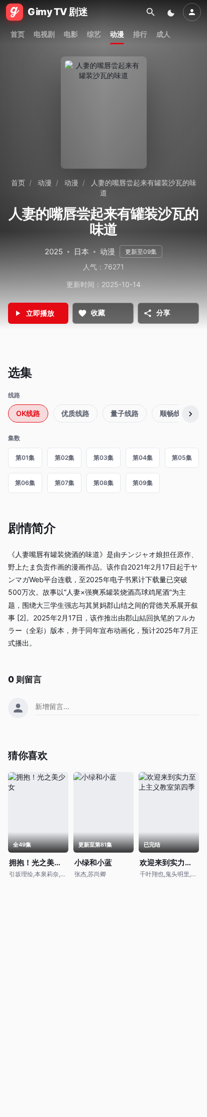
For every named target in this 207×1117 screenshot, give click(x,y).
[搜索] (151, 12)
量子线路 (125, 413)
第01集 (25, 457)
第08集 (103, 482)
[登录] (192, 12)
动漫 (117, 34)
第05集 (182, 457)
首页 (18, 34)
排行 (140, 34)
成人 (163, 34)
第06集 (25, 482)
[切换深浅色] (172, 12)
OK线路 (28, 413)
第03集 (103, 457)
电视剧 (44, 34)
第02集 (64, 457)
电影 (71, 34)
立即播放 (40, 313)
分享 (163, 312)
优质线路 (75, 413)
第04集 (143, 457)
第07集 (64, 482)
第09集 (143, 482)
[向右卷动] (190, 414)
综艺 (94, 34)
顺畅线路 (174, 413)
